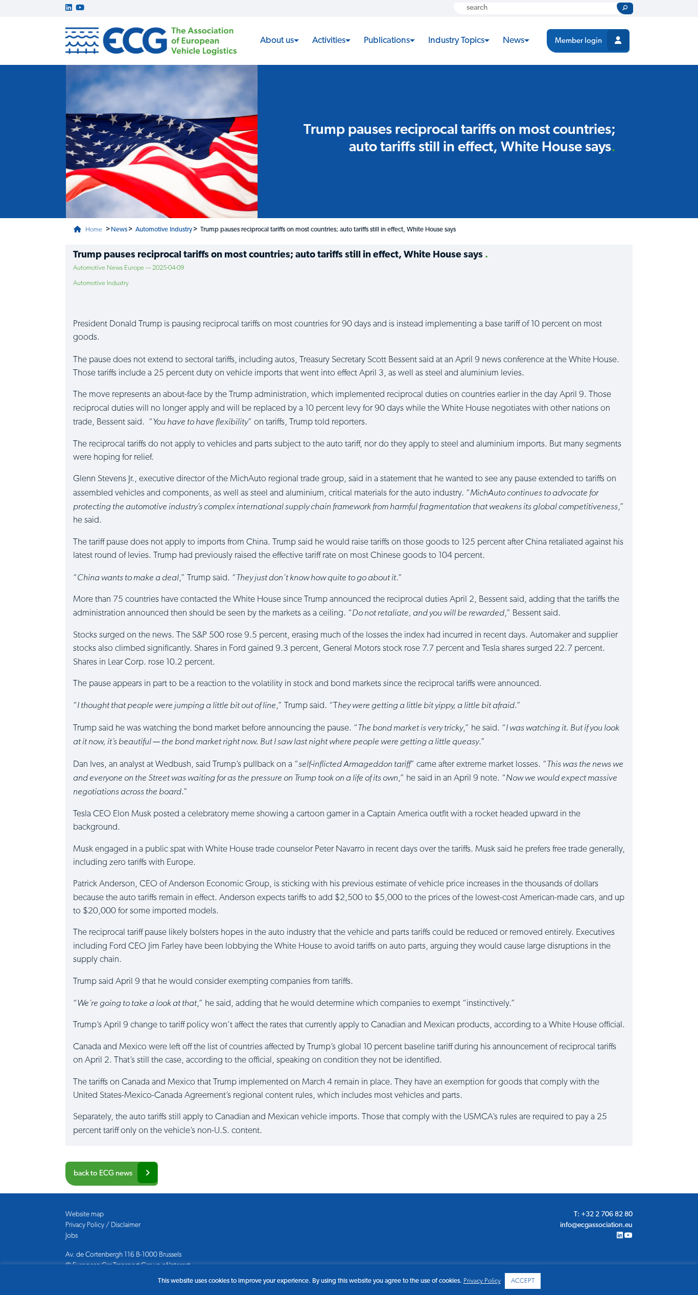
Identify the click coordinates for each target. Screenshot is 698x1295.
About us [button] (277, 40)
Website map (84, 1214)
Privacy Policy (482, 1281)
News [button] (513, 40)
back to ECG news (103, 1174)
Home (93, 229)
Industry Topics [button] (456, 40)
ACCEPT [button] (522, 1281)
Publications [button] (387, 40)
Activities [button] (328, 40)
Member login (578, 41)
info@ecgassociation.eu (596, 1225)
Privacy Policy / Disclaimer (103, 1225)
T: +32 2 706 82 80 (603, 1214)
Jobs (71, 1236)
